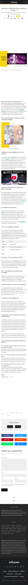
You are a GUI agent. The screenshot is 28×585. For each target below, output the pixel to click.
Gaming (18, 16)
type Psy (24, 200)
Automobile (20, 525)
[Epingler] (11, 18)
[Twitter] (7, 566)
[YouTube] (15, 566)
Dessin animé (5, 528)
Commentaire (4, 457)
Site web (16, 478)
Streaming (4, 531)
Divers (11, 528)
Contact (22, 576)
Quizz (19, 530)
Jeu (20, 412)
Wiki (13, 533)
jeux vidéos (22, 221)
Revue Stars (10, 573)
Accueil (5, 571)
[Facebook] (5, 566)
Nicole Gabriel (12, 16)
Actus (3, 525)
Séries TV (10, 531)
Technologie (17, 531)
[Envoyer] (15, 18)
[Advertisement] (14, 38)
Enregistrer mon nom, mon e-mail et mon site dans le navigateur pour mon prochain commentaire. (13, 485)
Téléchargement (6, 533)
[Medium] (20, 566)
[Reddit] (12, 566)
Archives (13, 525)
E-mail (2, 478)
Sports (24, 530)
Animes (8, 525)
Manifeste (22, 571)
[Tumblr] (23, 566)
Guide (17, 412)
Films (15, 528)
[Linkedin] (18, 566)
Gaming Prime (17, 573)
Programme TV (13, 530)
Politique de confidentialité (11, 576)
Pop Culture (5, 530)
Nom (2, 472)
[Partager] (4, 18)
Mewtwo (7, 158)
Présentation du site (13, 571)
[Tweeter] (8, 18)
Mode (24, 528)
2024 (8, 412)
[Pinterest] (10, 566)
